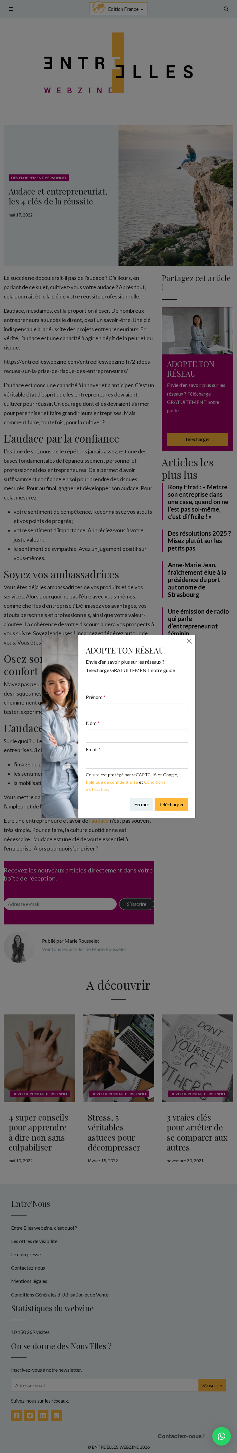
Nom (93, 723)
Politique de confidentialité (112, 782)
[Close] (189, 641)
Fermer (141, 804)
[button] (221, 1436)
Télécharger (171, 804)
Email (93, 749)
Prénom (96, 697)
